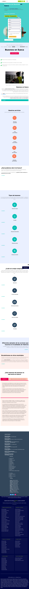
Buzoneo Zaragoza (4, 561)
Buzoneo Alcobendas (4, 519)
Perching (15, 220)
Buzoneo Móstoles (4, 511)
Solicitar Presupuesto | (11, 497)
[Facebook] (10, 494)
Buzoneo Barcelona (18, 509)
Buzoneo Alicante (18, 544)
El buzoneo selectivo (15, 254)
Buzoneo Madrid (4, 509)
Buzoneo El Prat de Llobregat (19, 524)
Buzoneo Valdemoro (4, 525)
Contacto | (4, 496)
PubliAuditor (19, 1)
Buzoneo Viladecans (18, 525)
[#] (15, 494)
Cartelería (11, 459)
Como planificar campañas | (23, 496)
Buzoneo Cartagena (18, 543)
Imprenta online (12, 458)
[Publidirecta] (4, 1)
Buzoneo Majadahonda (5, 526)
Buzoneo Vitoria (4, 559)
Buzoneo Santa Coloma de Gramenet (20, 516)
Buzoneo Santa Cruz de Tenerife (20, 560)
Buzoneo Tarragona (18, 535)
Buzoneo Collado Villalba (5, 527)
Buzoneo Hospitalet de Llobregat (20, 510)
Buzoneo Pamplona (4, 560)
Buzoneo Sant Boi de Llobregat (19, 518)
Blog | (2, 496)
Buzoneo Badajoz (4, 551)
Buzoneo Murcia (18, 542)
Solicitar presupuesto (14, 53)
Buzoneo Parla (4, 518)
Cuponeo (11, 469)
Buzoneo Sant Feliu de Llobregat (20, 534)
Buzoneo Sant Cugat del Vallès (19, 519)
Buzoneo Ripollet (18, 533)
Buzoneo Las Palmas (18, 559)
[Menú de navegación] (27, 1)
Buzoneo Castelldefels (18, 526)
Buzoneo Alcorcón (4, 516)
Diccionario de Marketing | (17, 497)
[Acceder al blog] (22, 1)
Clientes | (12, 496)
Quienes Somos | (8, 496)
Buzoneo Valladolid (4, 562)
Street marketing (12, 468)
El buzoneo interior (15, 243)
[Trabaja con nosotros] (24, 1)
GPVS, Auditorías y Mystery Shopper (14, 470)
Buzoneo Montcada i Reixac (19, 532)
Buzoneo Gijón (4, 567)
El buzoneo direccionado (15, 231)
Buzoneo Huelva (4, 550)
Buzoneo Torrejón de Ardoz (5, 517)
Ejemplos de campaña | (17, 496)
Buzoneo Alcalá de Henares (5, 510)
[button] (10, 16)
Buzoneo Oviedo (4, 568)
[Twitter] (12, 494)
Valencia (4, 94)
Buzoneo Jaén (4, 545)
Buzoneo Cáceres (4, 552)
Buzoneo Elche (17, 545)
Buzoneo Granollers (18, 527)
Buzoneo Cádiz (4, 543)
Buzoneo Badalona (18, 511)
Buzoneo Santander (4, 569)
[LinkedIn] (13, 494)
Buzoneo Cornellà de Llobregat (19, 517)
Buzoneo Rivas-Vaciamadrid (5, 524)
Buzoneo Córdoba (4, 544)
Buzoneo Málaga (4, 542)
